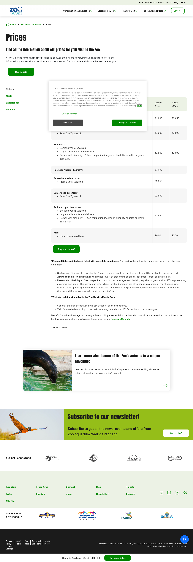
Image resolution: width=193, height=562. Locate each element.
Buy (175, 11)
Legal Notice (18, 542)
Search (169, 2)
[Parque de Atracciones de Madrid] (87, 514)
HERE (139, 106)
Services (10, 109)
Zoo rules (27, 542)
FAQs (9, 493)
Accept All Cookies (127, 123)
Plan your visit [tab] (128, 11)
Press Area (42, 486)
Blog (176, 2)
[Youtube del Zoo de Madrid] (177, 492)
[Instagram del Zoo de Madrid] (161, 492)
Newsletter (102, 493)
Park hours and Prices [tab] (153, 11)
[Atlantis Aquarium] (167, 514)
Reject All (67, 123)
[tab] (178, 10)
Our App (40, 493)
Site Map (10, 501)
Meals (9, 95)
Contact (160, 2)
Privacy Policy (9, 542)
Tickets (10, 89)
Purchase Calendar (121, 318)
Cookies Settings (9, 547)
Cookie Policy (47, 542)
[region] (98, 106)
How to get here (147, 2)
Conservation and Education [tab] (76, 11)
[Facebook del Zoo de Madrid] (169, 492)
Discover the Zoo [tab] (106, 11)
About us (11, 486)
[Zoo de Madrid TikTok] (185, 492)
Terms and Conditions (36, 542)
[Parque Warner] (47, 514)
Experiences (12, 102)
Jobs (68, 493)
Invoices (130, 493)
